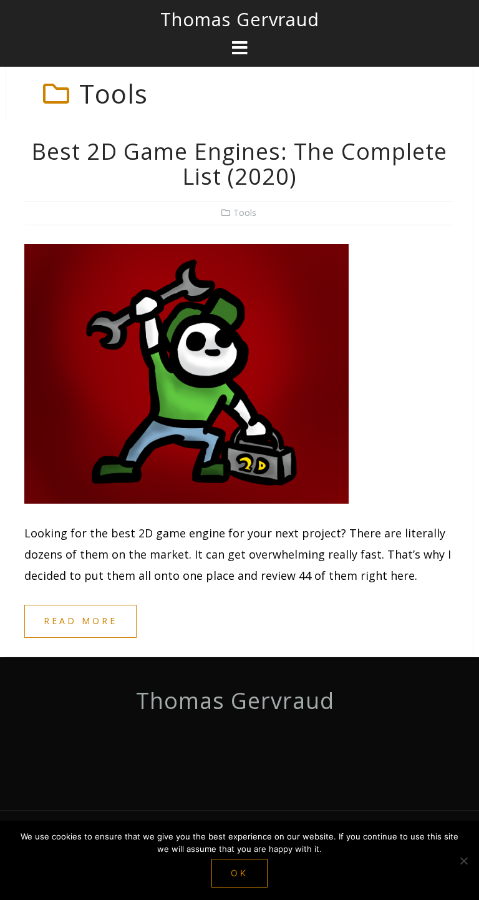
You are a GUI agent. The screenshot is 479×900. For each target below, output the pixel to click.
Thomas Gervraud (239, 19)
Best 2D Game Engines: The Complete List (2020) (239, 164)
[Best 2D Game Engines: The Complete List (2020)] (186, 372)
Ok (239, 873)
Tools (244, 212)
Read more (80, 621)
